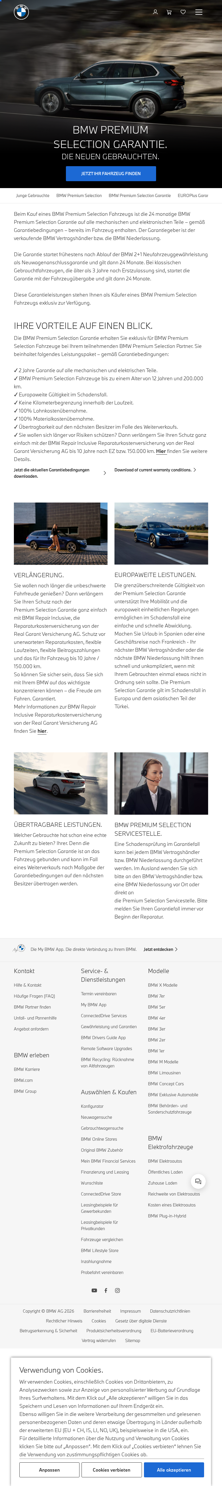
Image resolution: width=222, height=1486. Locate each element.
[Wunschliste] (184, 12)
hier (42, 731)
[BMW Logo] (21, 12)
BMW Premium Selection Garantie (140, 195)
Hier (161, 451)
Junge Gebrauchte (32, 195)
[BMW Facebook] (106, 1291)
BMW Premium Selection (79, 195)
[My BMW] (156, 12)
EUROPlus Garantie (196, 195)
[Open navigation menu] (199, 12)
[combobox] (198, 1181)
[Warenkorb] (170, 12)
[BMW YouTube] (94, 1291)
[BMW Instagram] (117, 1291)
